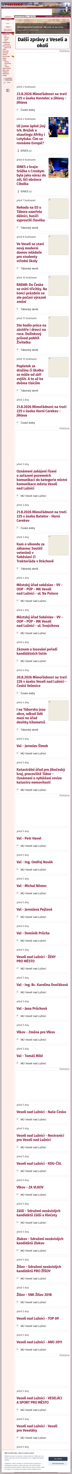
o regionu (56, 16)
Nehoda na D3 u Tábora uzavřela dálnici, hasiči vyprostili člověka (31, 213)
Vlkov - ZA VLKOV (30, 1187)
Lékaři (4, 49)
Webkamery (6, 73)
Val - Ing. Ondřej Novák (35, 862)
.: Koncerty (6, 37)
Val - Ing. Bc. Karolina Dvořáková (42, 985)
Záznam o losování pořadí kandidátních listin (37, 651)
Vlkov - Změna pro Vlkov (36, 1032)
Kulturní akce (6, 34)
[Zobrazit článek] (58, 136)
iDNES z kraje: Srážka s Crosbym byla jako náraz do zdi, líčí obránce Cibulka (31, 175)
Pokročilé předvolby (58, 1463)
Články (4, 60)
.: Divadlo (6, 39)
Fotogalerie (6, 72)
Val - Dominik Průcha (33, 933)
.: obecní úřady (7, 63)
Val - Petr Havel (29, 838)
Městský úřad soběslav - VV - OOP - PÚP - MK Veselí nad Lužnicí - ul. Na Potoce (40, 589)
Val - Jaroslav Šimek (32, 746)
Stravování (5, 51)
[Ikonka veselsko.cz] (8, 80)
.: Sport (5, 40)
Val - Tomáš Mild (30, 1056)
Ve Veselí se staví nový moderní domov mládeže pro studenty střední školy (30, 252)
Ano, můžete (58, 1459)
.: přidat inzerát (7, 47)
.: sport (5, 65)
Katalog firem (6, 42)
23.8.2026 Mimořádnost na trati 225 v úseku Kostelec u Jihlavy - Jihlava (42, 98)
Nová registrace (8, 29)
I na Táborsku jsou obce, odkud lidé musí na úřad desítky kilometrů (31, 715)
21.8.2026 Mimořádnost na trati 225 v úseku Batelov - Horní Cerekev (41, 516)
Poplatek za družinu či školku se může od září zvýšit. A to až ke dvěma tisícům (30, 374)
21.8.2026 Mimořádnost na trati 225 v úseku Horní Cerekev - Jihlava (41, 411)
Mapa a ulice (6, 70)
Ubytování (5, 53)
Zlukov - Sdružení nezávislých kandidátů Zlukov (40, 1241)
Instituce (5, 54)
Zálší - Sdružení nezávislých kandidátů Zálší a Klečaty (38, 1213)
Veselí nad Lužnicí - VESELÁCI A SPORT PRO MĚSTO (39, 1400)
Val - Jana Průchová (32, 1008)
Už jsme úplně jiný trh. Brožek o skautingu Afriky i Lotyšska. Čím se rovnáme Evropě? (31, 134)
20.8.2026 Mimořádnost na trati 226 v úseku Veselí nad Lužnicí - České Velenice (42, 681)
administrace (67, 16)
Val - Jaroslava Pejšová (34, 909)
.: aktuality (6, 61)
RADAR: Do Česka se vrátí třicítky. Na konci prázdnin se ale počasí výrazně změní (32, 293)
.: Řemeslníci (7, 44)
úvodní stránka (48, 16)
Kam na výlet (6, 56)
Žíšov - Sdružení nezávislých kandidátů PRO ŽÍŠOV (39, 1269)
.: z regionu (6, 66)
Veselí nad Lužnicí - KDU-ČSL (39, 1163)
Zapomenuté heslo (8, 30)
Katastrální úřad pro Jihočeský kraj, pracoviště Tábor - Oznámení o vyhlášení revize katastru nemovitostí (41, 776)
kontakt (61, 16)
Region (4, 58)
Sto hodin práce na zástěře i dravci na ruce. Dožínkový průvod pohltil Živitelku (31, 333)
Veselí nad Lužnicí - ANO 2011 (39, 1342)
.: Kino (5, 36)
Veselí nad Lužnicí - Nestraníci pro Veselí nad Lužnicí (40, 1137)
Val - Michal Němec (32, 886)
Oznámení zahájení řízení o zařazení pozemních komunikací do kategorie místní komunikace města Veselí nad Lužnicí (42, 479)
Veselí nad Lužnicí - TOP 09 (38, 1318)
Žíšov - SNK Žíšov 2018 (34, 1295)
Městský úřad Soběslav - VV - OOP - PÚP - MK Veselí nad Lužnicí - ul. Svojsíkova (40, 621)
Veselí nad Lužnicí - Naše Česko (41, 1112)
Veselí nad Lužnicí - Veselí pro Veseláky (37, 1428)
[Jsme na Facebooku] (7, 90)
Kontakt (5, 75)
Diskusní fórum (7, 68)
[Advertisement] (26, 12)
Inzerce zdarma (7, 46)
